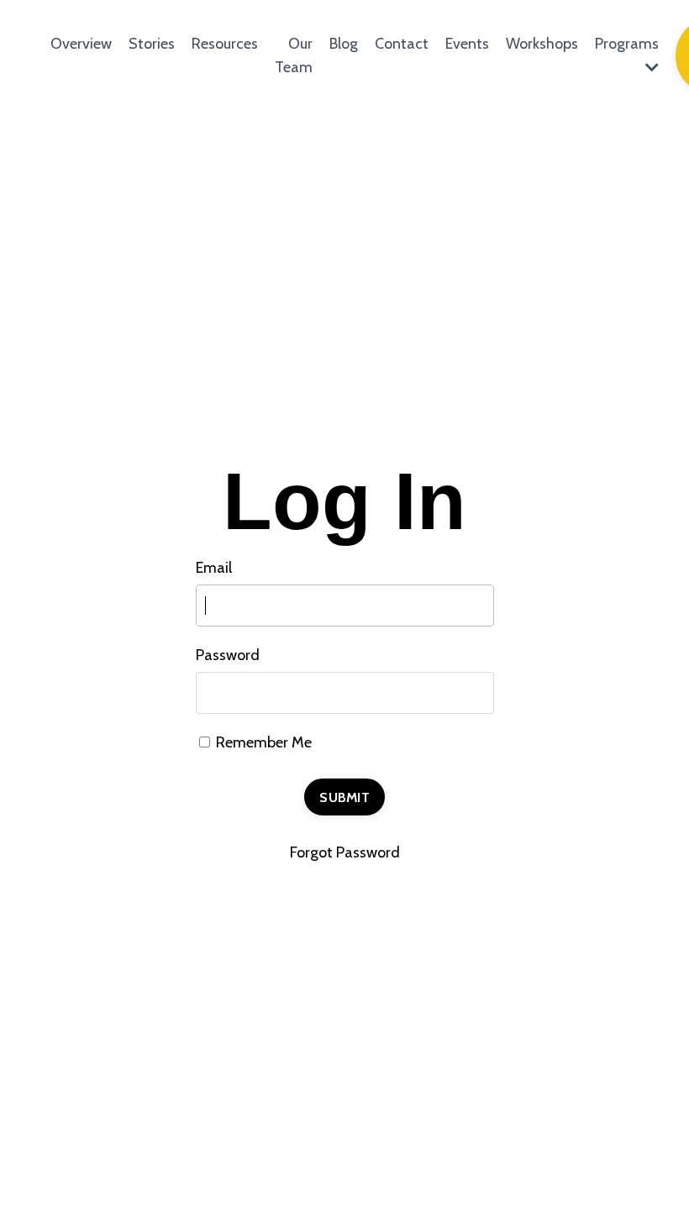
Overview (81, 43)
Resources (225, 43)
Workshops (542, 43)
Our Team (294, 55)
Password (228, 655)
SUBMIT (344, 797)
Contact (402, 43)
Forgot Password (345, 852)
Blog (343, 43)
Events (467, 43)
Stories (152, 43)
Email (214, 567)
